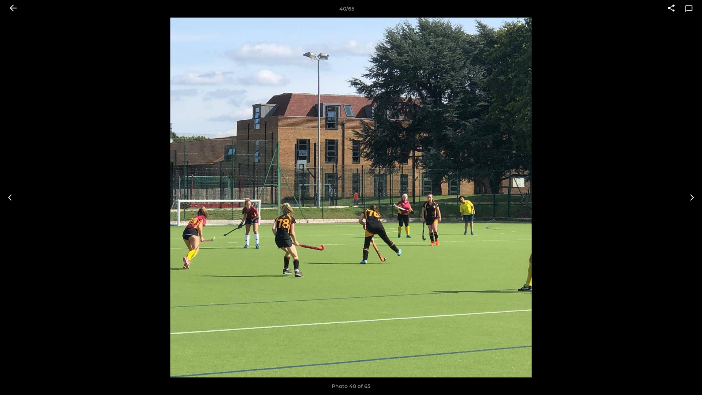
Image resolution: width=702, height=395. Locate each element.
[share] (671, 9)
